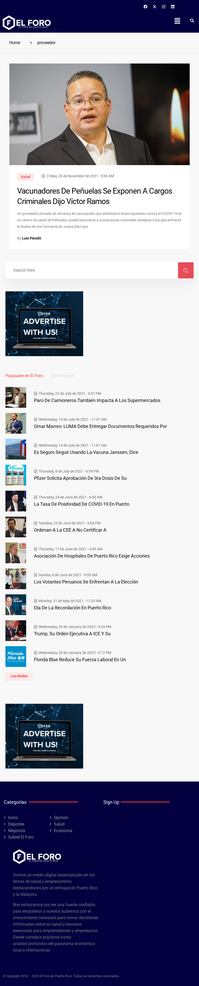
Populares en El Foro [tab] (24, 375)
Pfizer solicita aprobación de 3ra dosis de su (80, 478)
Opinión (61, 817)
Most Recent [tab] (62, 375)
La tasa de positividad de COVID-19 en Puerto (81, 504)
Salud (25, 177)
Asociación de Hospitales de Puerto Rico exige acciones (92, 556)
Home (14, 42)
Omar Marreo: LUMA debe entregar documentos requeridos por (100, 426)
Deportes (16, 824)
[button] (177, 21)
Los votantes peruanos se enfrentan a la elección (86, 581)
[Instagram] (164, 6)
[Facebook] (146, 6)
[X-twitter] (155, 6)
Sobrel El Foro (20, 837)
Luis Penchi (31, 238)
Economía (63, 830)
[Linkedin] (173, 6)
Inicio (13, 817)
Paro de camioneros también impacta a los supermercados (97, 400)
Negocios (16, 830)
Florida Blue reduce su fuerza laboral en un (80, 659)
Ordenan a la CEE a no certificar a (70, 530)
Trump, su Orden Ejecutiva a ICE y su (72, 633)
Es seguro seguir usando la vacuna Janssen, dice (86, 452)
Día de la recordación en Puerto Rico (72, 607)
